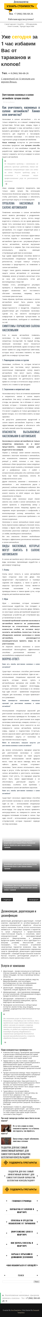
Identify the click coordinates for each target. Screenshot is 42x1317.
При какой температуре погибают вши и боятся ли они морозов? (20, 1119)
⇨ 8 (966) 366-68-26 (18, 73)
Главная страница (21, 1201)
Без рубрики (9, 102)
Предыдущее (34, 900)
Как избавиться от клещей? (22, 1265)
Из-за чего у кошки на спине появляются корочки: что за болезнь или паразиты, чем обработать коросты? (20, 1130)
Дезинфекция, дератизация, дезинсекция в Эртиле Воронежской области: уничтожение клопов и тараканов (20, 866)
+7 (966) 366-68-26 (23, 13)
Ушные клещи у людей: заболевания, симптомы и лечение (26, 1139)
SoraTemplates (16, 1310)
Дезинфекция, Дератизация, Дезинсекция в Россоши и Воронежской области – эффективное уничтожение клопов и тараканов (21, 887)
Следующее (7, 900)
